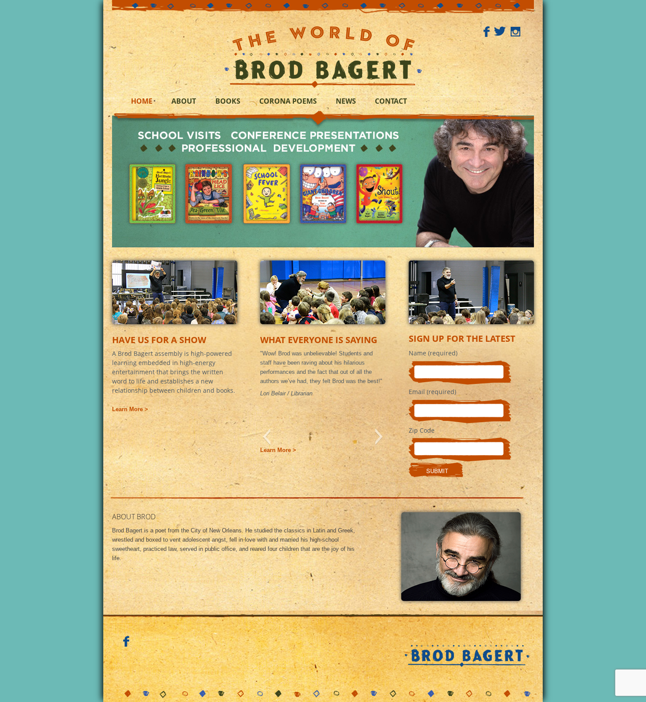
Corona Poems (288, 101)
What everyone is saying (318, 340)
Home (141, 101)
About (183, 101)
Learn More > (130, 409)
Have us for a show (159, 340)
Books (227, 101)
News (346, 101)
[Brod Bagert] (323, 55)
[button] (266, 436)
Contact (391, 101)
